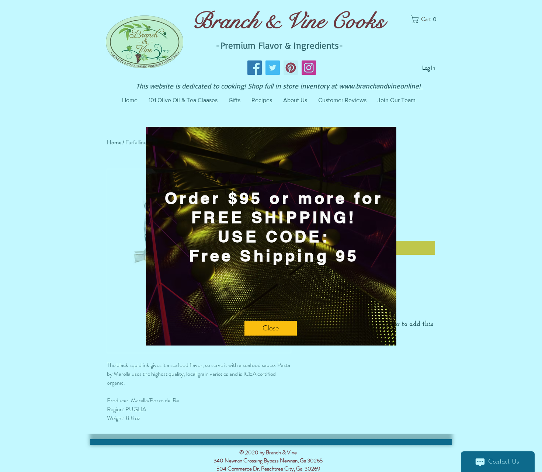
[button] (270, 328)
